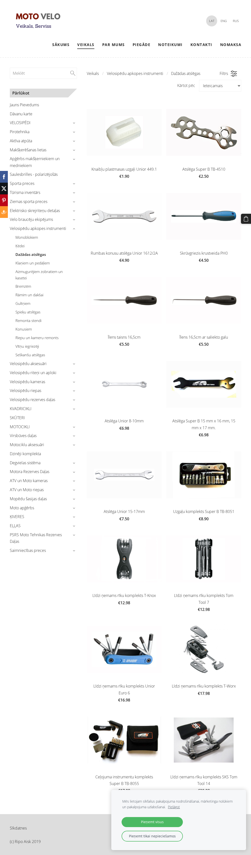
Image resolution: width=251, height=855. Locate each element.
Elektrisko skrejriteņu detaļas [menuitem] (35, 210)
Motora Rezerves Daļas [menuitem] (29, 471)
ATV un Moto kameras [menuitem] (29, 480)
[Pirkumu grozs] (246, 219)
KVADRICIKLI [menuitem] (20, 408)
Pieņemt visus (152, 821)
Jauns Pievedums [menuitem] (24, 104)
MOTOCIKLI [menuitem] (20, 426)
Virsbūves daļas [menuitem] (23, 435)
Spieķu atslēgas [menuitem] (27, 311)
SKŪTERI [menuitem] (17, 417)
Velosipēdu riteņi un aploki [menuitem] (33, 372)
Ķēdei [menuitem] (20, 245)
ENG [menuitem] (224, 21)
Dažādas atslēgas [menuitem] (30, 254)
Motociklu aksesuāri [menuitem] (27, 444)
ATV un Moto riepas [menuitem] (27, 489)
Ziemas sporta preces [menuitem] (28, 201)
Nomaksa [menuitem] (230, 44)
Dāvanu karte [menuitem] (21, 114)
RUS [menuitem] (236, 21)
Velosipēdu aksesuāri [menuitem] (28, 363)
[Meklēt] (73, 73)
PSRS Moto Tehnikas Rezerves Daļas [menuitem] (36, 538)
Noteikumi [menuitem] (170, 44)
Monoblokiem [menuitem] (26, 237)
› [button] (74, 123)
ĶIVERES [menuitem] (17, 516)
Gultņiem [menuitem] (22, 303)
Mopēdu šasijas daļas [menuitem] (28, 498)
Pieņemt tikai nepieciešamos (152, 836)
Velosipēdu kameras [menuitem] (27, 381)
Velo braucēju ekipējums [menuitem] (31, 219)
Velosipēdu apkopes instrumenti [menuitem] (38, 228)
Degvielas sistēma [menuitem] (25, 462)
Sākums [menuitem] (60, 44)
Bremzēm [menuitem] (23, 286)
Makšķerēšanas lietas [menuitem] (28, 150)
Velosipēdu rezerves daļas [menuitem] (32, 399)
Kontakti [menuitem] (201, 44)
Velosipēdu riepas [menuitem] (25, 390)
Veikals (93, 73)
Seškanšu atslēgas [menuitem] (30, 354)
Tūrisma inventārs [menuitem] (25, 192)
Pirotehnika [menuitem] (19, 131)
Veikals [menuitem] (85, 44)
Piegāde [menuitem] (142, 44)
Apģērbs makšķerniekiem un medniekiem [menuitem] (35, 162)
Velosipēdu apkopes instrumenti (135, 73)
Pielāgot (174, 807)
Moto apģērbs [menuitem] (22, 508)
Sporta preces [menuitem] (22, 183)
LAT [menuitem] (211, 21)
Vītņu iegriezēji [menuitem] (27, 346)
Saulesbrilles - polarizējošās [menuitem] (34, 174)
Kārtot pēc (186, 85)
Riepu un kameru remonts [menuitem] (37, 337)
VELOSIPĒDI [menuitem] (20, 122)
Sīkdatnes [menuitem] (18, 828)
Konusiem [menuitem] (23, 329)
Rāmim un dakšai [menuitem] (29, 294)
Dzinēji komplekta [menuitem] (25, 453)
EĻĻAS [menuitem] (15, 525)
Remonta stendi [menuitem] (28, 320)
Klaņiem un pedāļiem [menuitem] (32, 263)
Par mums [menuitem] (113, 44)
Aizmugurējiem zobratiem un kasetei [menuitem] (39, 274)
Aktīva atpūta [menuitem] (21, 140)
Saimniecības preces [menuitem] (28, 550)
